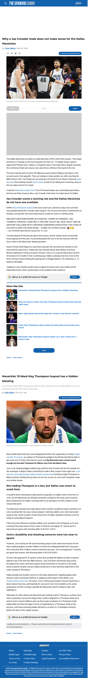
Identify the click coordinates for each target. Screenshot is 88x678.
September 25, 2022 (39, 231)
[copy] (19, 53)
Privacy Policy (65, 654)
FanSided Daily (30, 654)
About (11, 650)
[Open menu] (5, 3)
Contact (44, 650)
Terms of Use (14, 658)
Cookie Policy (29, 658)
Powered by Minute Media (18, 668)
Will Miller (9, 393)
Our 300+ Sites (65, 650)
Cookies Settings (31, 662)
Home (8, 358)
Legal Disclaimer (48, 658)
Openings (28, 650)
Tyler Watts (10, 48)
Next (75, 108)
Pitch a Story (46, 654)
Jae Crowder (38, 182)
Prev (13, 108)
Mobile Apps (14, 654)
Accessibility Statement (69, 658)
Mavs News (17, 358)
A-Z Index (13, 662)
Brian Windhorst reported (23, 208)
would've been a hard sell (17, 581)
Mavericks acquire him (24, 190)
